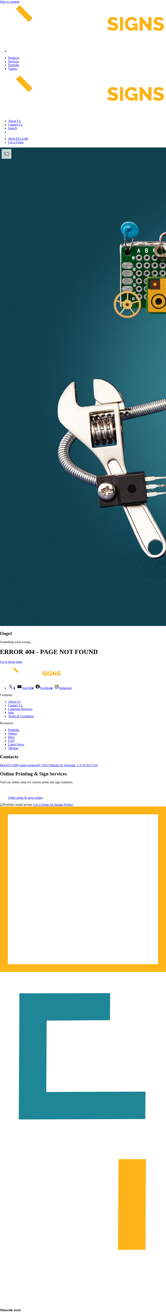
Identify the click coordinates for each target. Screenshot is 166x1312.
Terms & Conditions (21, 716)
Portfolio (13, 65)
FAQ (11, 741)
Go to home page (11, 661)
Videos (12, 68)
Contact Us (15, 124)
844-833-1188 (9, 765)
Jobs (11, 712)
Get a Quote (16, 142)
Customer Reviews (20, 709)
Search (12, 128)
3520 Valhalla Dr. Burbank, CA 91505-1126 (69, 765)
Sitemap (13, 748)
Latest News (16, 744)
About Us (14, 121)
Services (13, 61)
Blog (11, 737)
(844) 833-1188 (18, 138)
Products (13, 58)
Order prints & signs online (25, 797)
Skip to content (9, 1)
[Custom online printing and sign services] (19, 794)
